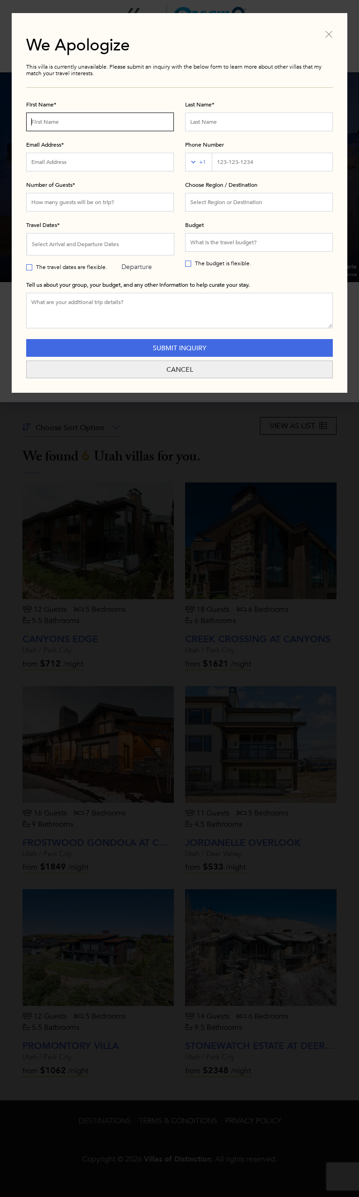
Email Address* (45, 145)
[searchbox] (259, 202)
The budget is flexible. (223, 263)
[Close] (329, 34)
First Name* (41, 104)
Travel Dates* (43, 225)
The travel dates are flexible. (71, 267)
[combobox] (259, 202)
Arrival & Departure (137, 248)
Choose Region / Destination (221, 185)
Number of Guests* (50, 185)
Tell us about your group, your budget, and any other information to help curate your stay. (138, 285)
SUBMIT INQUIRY (180, 348)
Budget (194, 225)
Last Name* (200, 104)
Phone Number (204, 145)
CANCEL (179, 369)
